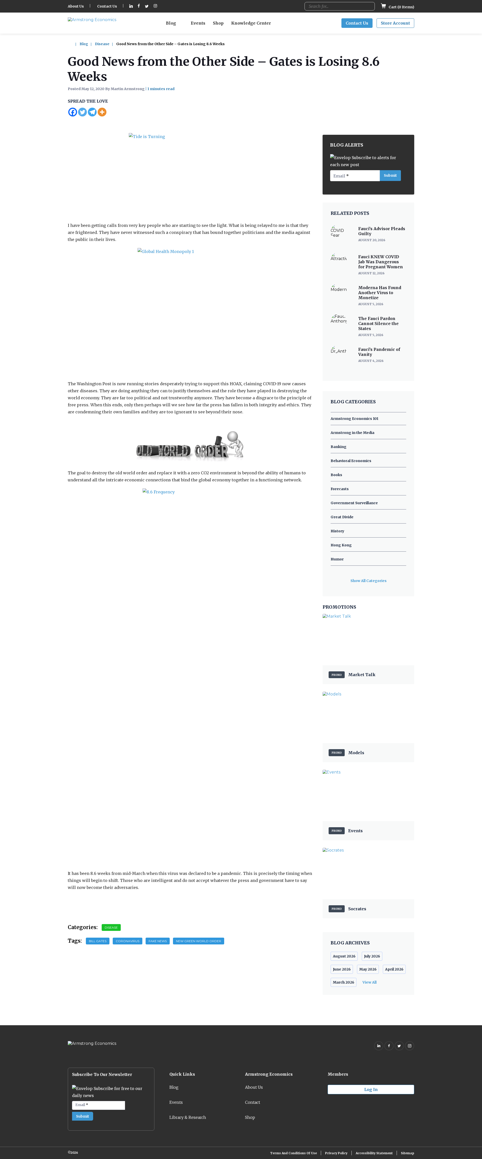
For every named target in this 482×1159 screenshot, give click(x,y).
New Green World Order (198, 941)
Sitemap (407, 1153)
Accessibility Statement (374, 1153)
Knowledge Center (251, 23)
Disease (102, 44)
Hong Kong (341, 545)
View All (370, 982)
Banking (338, 446)
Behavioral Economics (351, 461)
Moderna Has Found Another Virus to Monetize (379, 292)
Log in (371, 1089)
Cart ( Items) (401, 7)
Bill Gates (97, 941)
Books (336, 475)
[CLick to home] (73, 44)
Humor (337, 559)
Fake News (158, 941)
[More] (102, 112)
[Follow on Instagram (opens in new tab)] (155, 6)
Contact (252, 1102)
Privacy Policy (336, 1153)
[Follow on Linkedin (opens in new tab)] (131, 6)
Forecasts (340, 489)
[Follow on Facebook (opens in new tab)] (139, 6)
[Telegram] (92, 112)
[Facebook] (72, 112)
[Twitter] (82, 112)
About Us (76, 6)
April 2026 (394, 969)
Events (198, 23)
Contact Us (107, 6)
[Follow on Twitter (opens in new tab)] (147, 6)
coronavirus (127, 941)
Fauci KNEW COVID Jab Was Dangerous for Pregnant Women (380, 261)
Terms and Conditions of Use (293, 1153)
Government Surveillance (354, 503)
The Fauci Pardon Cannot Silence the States (378, 323)
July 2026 (372, 956)
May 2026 (368, 969)
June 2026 (342, 969)
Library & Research (187, 1117)
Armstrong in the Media (352, 432)
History (337, 531)
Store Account (395, 23)
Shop (218, 23)
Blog (171, 23)
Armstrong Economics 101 (354, 418)
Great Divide (342, 517)
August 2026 (344, 956)
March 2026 (343, 982)
